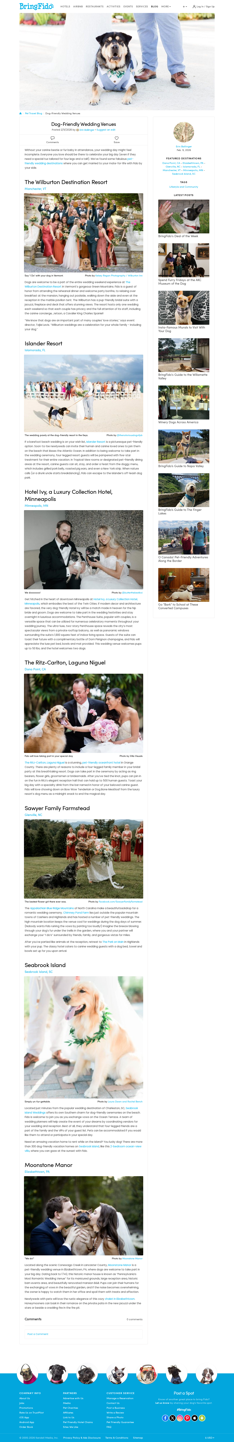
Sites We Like (70, 1427)
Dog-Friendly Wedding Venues (62, 113)
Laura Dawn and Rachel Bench (125, 1101)
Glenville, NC (33, 815)
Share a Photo (115, 1417)
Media (67, 1403)
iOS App (24, 1417)
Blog (154, 6)
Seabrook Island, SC (39, 972)
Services (142, 6)
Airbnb (78, 6)
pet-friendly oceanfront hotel (101, 762)
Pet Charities (70, 1408)
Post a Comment (38, 1334)
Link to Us (68, 1417)
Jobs (21, 1403)
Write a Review (115, 1412)
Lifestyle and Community (183, 186)
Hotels (65, 6)
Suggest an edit (106, 129)
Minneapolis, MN (36, 506)
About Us (24, 1398)
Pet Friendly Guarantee (120, 1422)
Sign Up (210, 6)
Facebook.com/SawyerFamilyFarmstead (121, 901)
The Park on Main (113, 942)
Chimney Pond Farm (76, 912)
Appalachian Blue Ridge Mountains (52, 908)
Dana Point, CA (35, 669)
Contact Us (113, 1403)
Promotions (26, 1408)
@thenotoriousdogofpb (130, 435)
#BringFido (184, 1410)
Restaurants (95, 6)
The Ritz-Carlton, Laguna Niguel (45, 762)
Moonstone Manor (132, 1258)
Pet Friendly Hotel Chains (78, 1422)
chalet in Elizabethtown (120, 1299)
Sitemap (138, 1437)
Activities (113, 6)
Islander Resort (95, 442)
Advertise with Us (73, 1398)
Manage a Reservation (120, 1398)
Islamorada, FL (35, 350)
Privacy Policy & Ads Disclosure (82, 1437)
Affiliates (68, 1412)
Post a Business (116, 1408)
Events (128, 6)
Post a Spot (184, 1393)
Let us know (162, 1403)
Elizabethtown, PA (37, 1172)
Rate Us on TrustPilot (31, 1412)
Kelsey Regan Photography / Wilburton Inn (119, 275)
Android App (26, 1422)
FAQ (109, 1427)
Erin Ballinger (87, 130)
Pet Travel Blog (33, 113)
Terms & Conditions (116, 1437)
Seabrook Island (89, 1146)
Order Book (26, 1427)
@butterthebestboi (132, 592)
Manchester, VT (35, 189)
